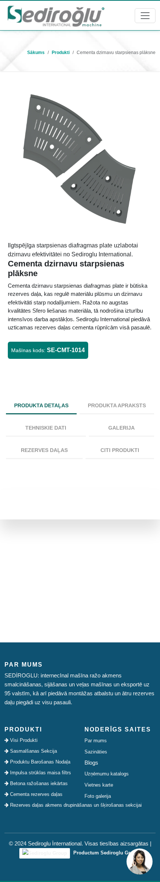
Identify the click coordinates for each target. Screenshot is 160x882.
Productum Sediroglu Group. (106, 853)
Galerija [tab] (121, 428)
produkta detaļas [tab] (41, 405)
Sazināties (95, 752)
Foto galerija (97, 796)
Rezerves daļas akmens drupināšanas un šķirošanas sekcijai (42, 805)
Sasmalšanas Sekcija (33, 751)
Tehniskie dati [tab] (45, 428)
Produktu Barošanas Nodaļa (39, 762)
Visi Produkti (23, 740)
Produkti (61, 52)
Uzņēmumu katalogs (106, 774)
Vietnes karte (98, 785)
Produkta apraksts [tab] (117, 405)
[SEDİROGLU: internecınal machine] (55, 15)
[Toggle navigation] (145, 15)
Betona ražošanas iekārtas (38, 783)
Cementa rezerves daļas (36, 794)
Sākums (36, 52)
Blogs (91, 762)
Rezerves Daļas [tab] (44, 450)
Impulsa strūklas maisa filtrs (40, 772)
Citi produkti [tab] (119, 450)
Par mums (95, 740)
